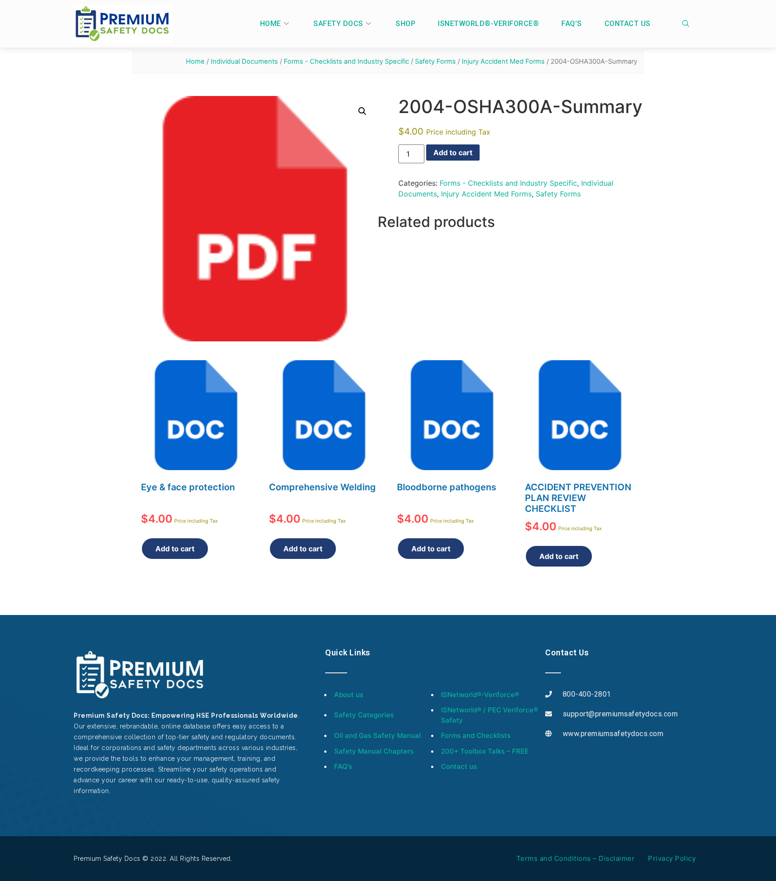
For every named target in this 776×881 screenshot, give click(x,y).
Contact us (627, 23)
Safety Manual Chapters (374, 751)
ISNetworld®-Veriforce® (488, 23)
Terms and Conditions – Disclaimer (575, 858)
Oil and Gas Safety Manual (377, 735)
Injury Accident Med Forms (503, 61)
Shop (405, 23)
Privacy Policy (672, 858)
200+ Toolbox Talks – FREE (485, 751)
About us (348, 694)
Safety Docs (338, 23)
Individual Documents (244, 61)
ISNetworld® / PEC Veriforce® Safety (489, 715)
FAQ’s (571, 23)
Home (270, 23)
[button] (362, 111)
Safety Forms (435, 61)
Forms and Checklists (476, 735)
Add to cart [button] (174, 548)
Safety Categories (364, 715)
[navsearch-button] (688, 24)
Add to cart (452, 152)
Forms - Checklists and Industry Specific (346, 61)
